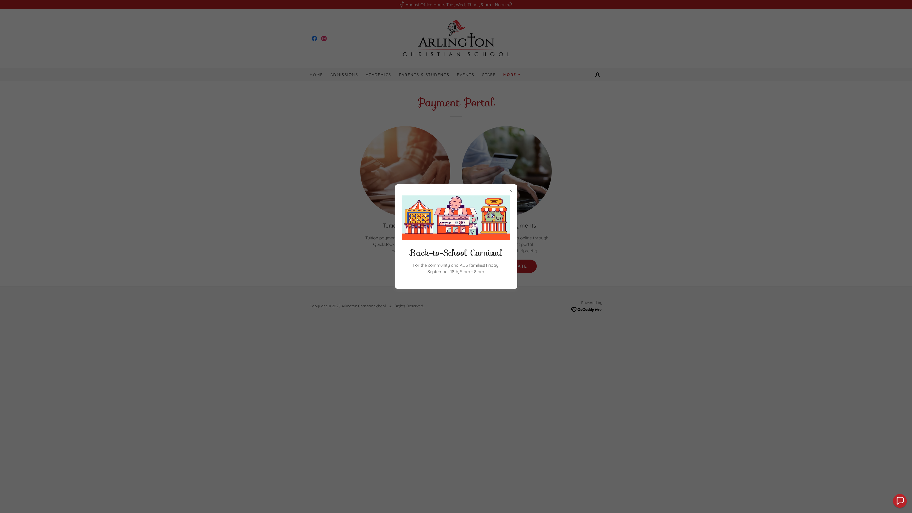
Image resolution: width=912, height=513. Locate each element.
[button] (900, 501)
